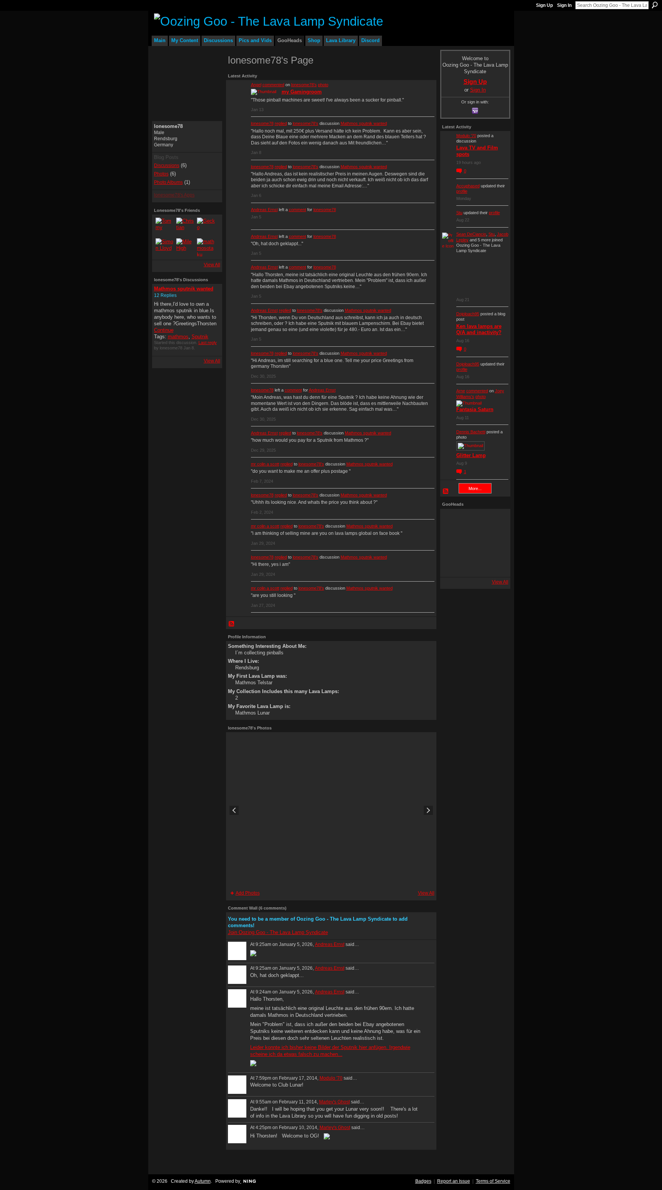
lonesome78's (304, 84)
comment (297, 209)
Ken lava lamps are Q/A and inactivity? (478, 329)
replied (281, 123)
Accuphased (468, 186)
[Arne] (474, 564)
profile (461, 191)
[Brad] (496, 543)
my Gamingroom (302, 92)
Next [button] (428, 810)
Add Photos (248, 893)
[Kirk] (474, 543)
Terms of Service (493, 1181)
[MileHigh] (185, 247)
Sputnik (200, 336)
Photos (161, 174)
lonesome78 (262, 123)
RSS (231, 624)
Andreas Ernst (264, 209)
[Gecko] (206, 227)
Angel (256, 84)
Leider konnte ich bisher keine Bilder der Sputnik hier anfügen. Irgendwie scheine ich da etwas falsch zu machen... (330, 1050)
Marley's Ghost (334, 1102)
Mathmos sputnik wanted (183, 289)
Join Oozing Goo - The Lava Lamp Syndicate (278, 932)
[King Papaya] (453, 521)
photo (323, 84)
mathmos (178, 336)
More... (475, 488)
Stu (459, 212)
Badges (423, 1181)
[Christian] (185, 227)
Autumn (203, 1181)
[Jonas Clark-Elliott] (453, 543)
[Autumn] (453, 564)
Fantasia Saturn (474, 409)
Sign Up (544, 5)
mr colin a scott (265, 464)
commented (273, 84)
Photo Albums (168, 182)
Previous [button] (234, 810)
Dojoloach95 (467, 313)
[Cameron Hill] (474, 521)
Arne (460, 390)
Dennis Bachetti (470, 431)
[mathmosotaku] (206, 247)
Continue (164, 330)
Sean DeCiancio (471, 234)
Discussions (166, 165)
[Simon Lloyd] (165, 247)
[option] (331, 810)
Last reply (207, 342)
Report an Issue (453, 1181)
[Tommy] (165, 227)
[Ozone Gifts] (496, 521)
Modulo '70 (331, 1078)
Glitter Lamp (471, 455)
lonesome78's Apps (174, 195)
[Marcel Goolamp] (496, 564)
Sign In (564, 5)
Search (655, 5)
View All (212, 264)
